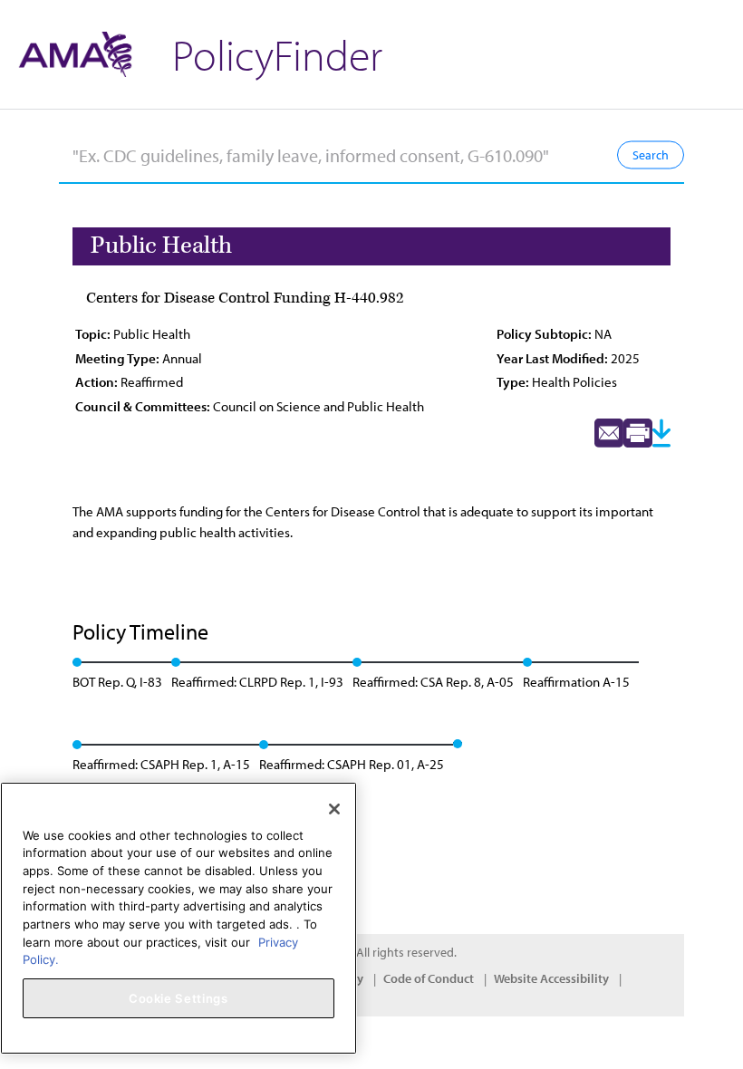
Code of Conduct (428, 978)
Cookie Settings (178, 998)
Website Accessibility (551, 978)
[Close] (334, 809)
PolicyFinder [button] (277, 54)
